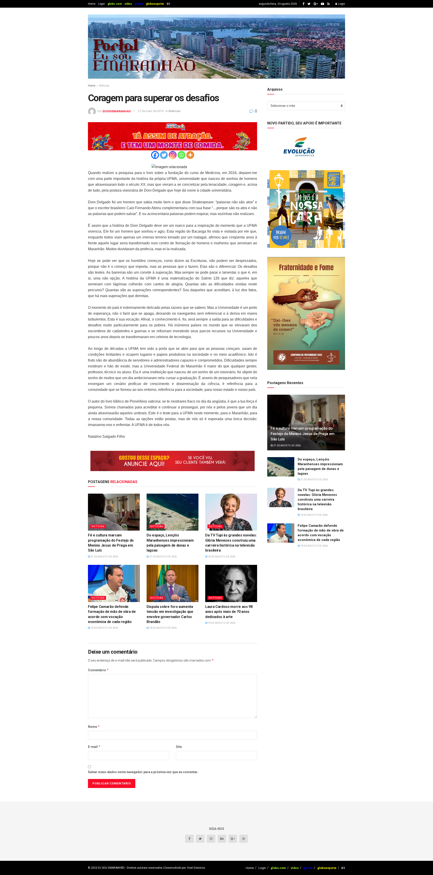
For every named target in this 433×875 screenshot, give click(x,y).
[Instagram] (173, 155)
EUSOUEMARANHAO (117, 111)
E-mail (94, 746)
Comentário (98, 670)
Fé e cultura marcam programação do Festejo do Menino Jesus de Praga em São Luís (302, 433)
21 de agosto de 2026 (104, 556)
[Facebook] (155, 155)
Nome (94, 726)
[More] (190, 155)
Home (91, 3)
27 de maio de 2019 (151, 111)
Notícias (104, 85)
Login (101, 3)
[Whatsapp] (181, 155)
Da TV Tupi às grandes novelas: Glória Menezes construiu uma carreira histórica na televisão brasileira (317, 499)
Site (179, 747)
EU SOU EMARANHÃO (111, 867)
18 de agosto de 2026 (221, 556)
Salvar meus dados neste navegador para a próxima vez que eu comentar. (143, 772)
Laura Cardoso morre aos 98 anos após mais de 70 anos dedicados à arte (229, 612)
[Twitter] (164, 155)
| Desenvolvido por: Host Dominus (183, 867)
